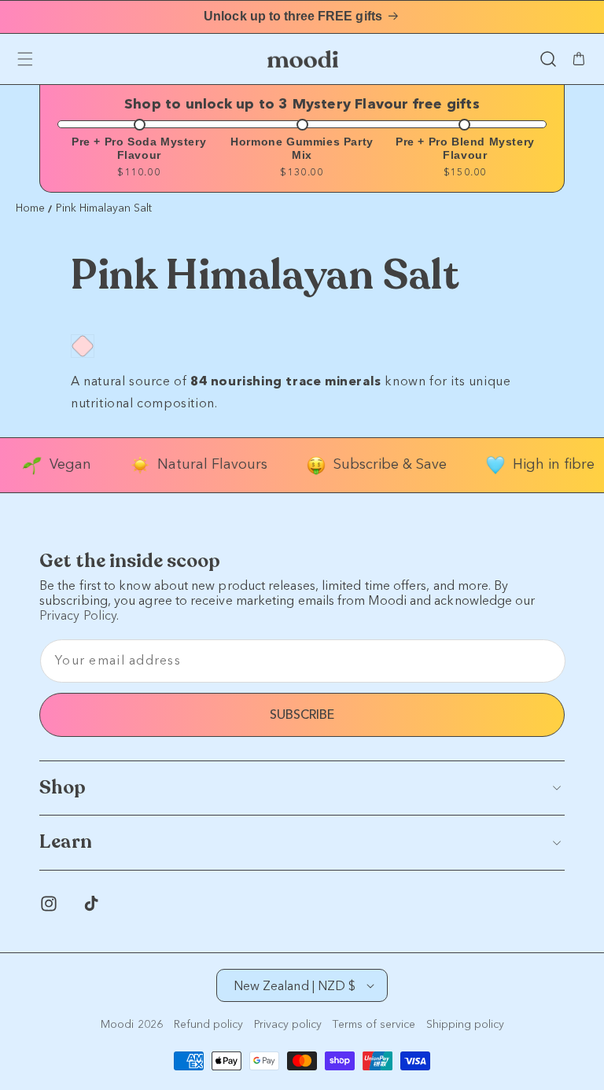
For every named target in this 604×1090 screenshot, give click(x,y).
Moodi (117, 1024)
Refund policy (208, 1024)
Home (30, 208)
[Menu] (25, 59)
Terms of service (374, 1024)
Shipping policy (465, 1024)
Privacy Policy (77, 615)
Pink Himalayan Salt (104, 208)
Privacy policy (288, 1024)
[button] (548, 59)
